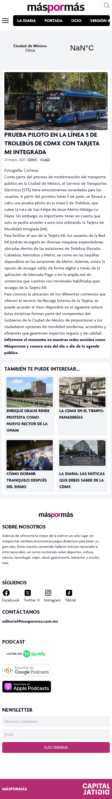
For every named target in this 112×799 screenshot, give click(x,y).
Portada (54, 20)
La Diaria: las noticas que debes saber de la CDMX (82, 480)
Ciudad (45, 160)
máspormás (14, 788)
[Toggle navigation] (5, 20)
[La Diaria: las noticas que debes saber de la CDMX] (82, 453)
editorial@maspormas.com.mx (30, 621)
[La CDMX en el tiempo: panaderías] (82, 392)
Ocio (76, 20)
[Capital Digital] (96, 789)
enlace (96, 307)
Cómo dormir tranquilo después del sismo (27, 480)
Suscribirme (56, 747)
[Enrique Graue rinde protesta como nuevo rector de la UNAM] (30, 392)
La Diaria (26, 20)
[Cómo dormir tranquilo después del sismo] (30, 455)
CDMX (32, 160)
